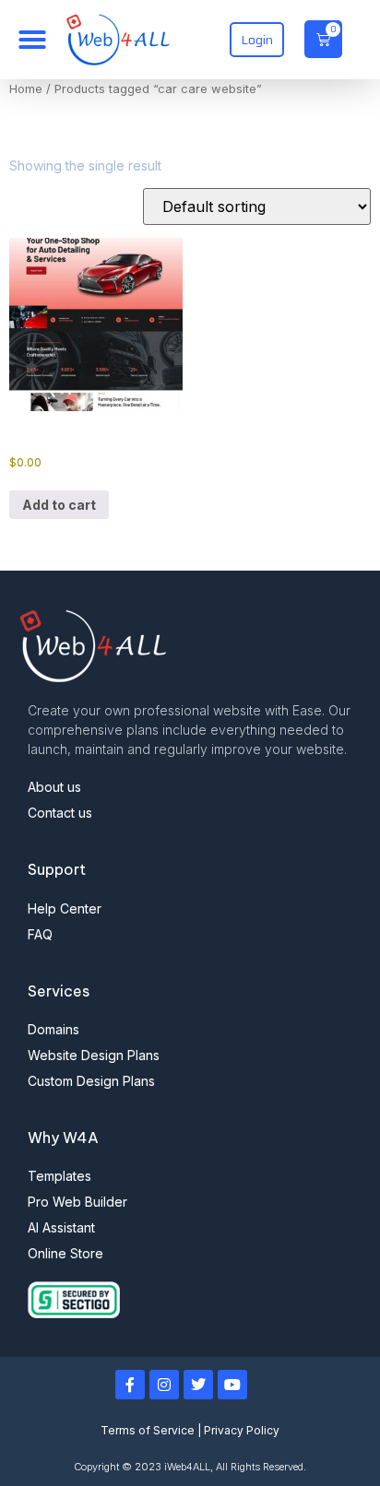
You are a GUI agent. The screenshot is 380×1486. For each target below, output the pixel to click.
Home (25, 89)
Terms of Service (148, 1430)
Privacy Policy (241, 1430)
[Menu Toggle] (32, 39)
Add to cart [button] (59, 505)
